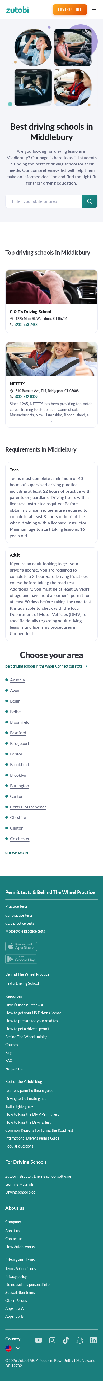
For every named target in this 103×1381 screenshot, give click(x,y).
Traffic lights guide (19, 1106)
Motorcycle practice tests (25, 931)
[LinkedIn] (93, 1340)
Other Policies (16, 1300)
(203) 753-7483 (26, 325)
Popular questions (19, 1146)
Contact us (13, 1238)
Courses (11, 1044)
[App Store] (51, 946)
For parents (14, 1068)
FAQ (8, 1060)
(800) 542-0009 (26, 397)
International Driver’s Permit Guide (32, 1138)
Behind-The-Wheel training (26, 1036)
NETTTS (17, 384)
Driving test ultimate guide (25, 1098)
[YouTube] (38, 1340)
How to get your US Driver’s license (33, 1012)
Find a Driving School (22, 983)
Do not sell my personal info (27, 1284)
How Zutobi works (20, 1246)
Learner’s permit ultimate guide (29, 1090)
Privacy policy (16, 1276)
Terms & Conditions (20, 1268)
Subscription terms (20, 1292)
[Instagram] (52, 1340)
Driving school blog (20, 1192)
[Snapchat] (80, 1340)
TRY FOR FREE (70, 9)
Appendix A (14, 1308)
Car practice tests (18, 915)
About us (12, 1230)
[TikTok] (66, 1340)
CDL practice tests (19, 923)
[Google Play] (51, 959)
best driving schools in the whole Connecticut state (43, 666)
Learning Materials (19, 1184)
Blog (8, 1052)
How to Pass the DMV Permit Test (32, 1114)
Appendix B (14, 1316)
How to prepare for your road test (32, 1020)
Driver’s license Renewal (24, 1004)
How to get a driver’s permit (27, 1028)
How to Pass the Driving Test (27, 1122)
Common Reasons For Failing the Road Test (39, 1130)
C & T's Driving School (30, 311)
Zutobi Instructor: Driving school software (38, 1176)
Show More (17, 852)
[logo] (17, 9)
